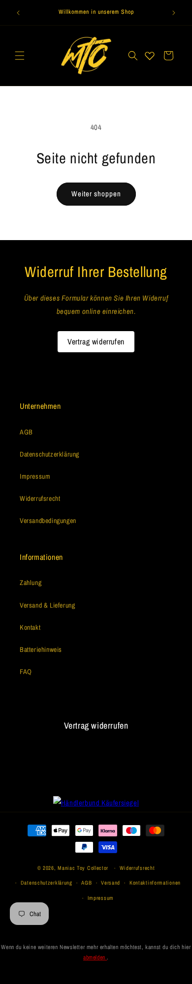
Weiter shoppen (96, 193)
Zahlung (30, 582)
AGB (26, 432)
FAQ (26, 671)
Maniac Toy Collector (84, 867)
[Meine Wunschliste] (150, 55)
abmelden (95, 957)
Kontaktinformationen (155, 882)
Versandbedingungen (48, 520)
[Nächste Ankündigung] (174, 13)
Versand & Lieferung (47, 605)
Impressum (35, 476)
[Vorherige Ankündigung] (18, 13)
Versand (110, 882)
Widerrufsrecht (40, 498)
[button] (20, 55)
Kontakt (30, 627)
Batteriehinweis (41, 649)
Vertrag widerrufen (96, 341)
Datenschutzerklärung (49, 454)
